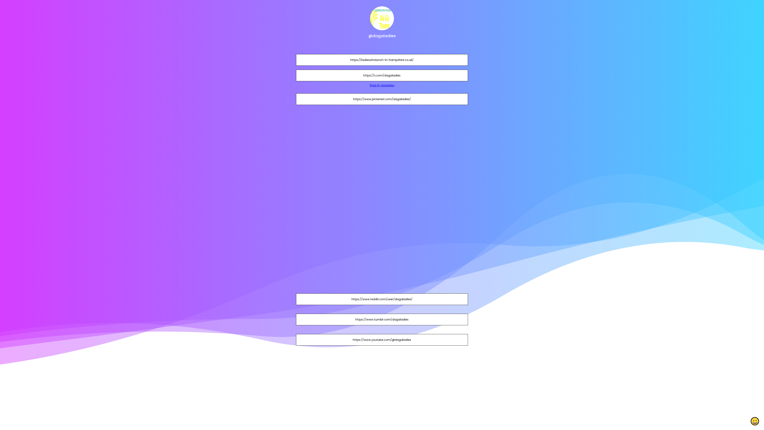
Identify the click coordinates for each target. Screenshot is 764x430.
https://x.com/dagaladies (382, 75)
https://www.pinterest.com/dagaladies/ (382, 99)
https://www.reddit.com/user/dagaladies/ (382, 299)
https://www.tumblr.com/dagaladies (381, 320)
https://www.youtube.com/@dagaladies (382, 340)
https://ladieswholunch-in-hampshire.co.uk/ (382, 60)
